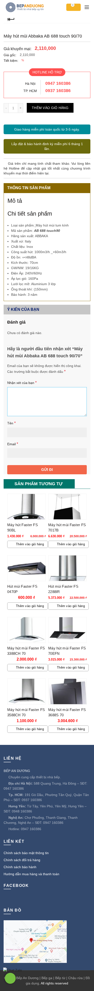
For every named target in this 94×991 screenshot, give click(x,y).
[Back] (11, 19)
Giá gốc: (10, 55)
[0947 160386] (10, 978)
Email (12, 444)
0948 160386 (22, 811)
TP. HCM (30, 91)
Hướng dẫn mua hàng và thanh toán (31, 874)
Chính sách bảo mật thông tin (26, 853)
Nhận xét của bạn (22, 383)
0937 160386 (58, 90)
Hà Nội (30, 84)
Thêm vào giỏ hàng (50, 108)
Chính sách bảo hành (20, 867)
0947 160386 (58, 83)
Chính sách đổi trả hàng (22, 860)
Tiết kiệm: (11, 60)
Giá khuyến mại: (17, 49)
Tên (11, 423)
